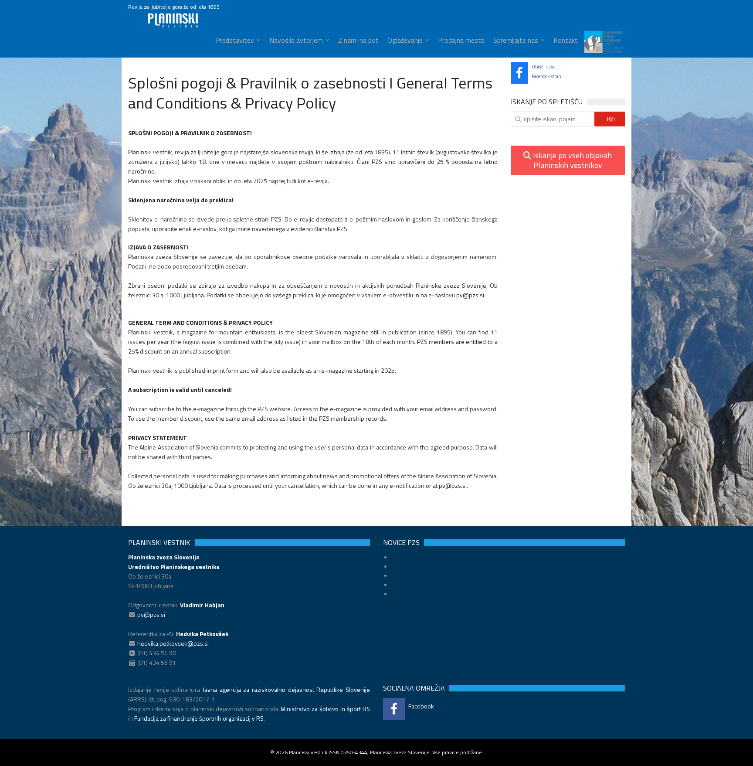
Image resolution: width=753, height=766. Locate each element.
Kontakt (565, 40)
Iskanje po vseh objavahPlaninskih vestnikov (571, 160)
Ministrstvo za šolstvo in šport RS (325, 708)
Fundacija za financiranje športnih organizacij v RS (199, 718)
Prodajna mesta (461, 40)
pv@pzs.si (470, 295)
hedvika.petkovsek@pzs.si (173, 643)
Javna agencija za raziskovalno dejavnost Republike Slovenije (286, 689)
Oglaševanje (405, 40)
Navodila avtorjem (296, 40)
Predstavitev (235, 40)
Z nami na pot (358, 40)
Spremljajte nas (515, 40)
